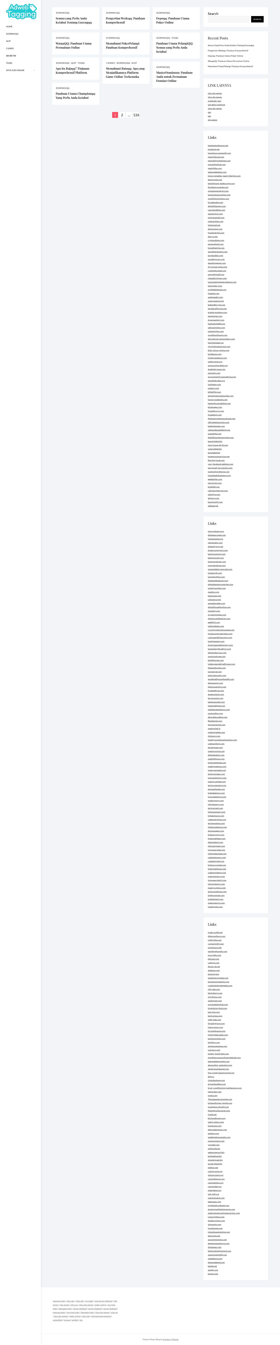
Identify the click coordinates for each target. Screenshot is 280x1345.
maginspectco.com (216, 903)
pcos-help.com (214, 955)
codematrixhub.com (217, 819)
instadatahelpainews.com (219, 475)
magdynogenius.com (217, 766)
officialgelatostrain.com (218, 422)
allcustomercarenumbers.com (221, 339)
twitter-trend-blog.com (218, 1054)
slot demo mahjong (216, 104)
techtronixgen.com (216, 774)
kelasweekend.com (216, 1262)
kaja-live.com (214, 1012)
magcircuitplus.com (217, 888)
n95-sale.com (214, 989)
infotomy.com (214, 736)
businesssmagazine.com (218, 981)
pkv (209, 112)
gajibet (75, 1320)
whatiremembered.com (218, 1069)
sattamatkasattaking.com (219, 430)
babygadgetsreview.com (219, 1061)
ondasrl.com (213, 388)
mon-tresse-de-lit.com (218, 445)
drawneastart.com (216, 320)
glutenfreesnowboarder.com (220, 396)
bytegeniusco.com (216, 815)
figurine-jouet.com (216, 460)
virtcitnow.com (215, 997)
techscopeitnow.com (217, 891)
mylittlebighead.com (217, 289)
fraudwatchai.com (216, 232)
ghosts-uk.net (214, 966)
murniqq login (73, 1312)
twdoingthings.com (216, 706)
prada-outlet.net (215, 932)
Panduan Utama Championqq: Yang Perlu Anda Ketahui (76, 95)
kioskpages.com (215, 407)
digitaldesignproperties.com (220, 584)
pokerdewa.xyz (214, 1190)
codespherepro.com (217, 857)
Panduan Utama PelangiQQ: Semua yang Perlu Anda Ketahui (174, 47)
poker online (100, 1305)
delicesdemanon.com (217, 1129)
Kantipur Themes (170, 1339)
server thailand (80, 1308)
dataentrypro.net (215, 546)
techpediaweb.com (216, 789)
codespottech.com (216, 743)
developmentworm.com (218, 1243)
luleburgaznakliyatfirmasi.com (221, 664)
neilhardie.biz (214, 1148)
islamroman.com (215, 1027)
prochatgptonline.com (218, 1004)
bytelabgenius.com (216, 793)
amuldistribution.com (218, 251)
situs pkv (71, 1301)
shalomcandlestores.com (219, 618)
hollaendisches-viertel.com (220, 1103)
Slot (8, 41)
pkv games (212, 120)
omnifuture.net (215, 947)
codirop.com (213, 963)
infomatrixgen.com (216, 846)
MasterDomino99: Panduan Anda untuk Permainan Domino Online (174, 76)
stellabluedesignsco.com (219, 709)
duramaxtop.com (215, 698)
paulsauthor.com (215, 713)
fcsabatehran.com (216, 690)
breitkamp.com (215, 354)
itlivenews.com (214, 1247)
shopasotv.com (214, 1224)
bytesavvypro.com (216, 834)
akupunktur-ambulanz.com (220, 1065)
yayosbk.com (213, 1145)
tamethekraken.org (216, 380)
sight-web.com (214, 1019)
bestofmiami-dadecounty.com (221, 183)
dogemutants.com (216, 694)
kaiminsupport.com (216, 554)
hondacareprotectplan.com (220, 633)
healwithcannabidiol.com (219, 403)
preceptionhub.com (217, 164)
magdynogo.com (215, 907)
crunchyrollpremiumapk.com (221, 630)
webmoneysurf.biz (216, 1152)
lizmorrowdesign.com (218, 399)
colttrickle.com (215, 940)
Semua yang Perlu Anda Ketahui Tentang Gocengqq (74, 20)
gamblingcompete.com (218, 978)
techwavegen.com (216, 831)
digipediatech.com (216, 755)
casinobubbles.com (216, 210)
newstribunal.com (216, 157)
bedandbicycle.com (216, 305)
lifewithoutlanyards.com (219, 1110)
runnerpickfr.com (216, 944)
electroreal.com (215, 179)
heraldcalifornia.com (217, 308)
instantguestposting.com (219, 1232)
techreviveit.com (215, 808)
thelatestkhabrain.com (218, 580)
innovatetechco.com (217, 797)
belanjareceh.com (216, 558)
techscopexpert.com (217, 785)
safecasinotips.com (216, 327)
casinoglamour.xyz (216, 1179)
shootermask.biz (215, 1160)
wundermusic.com (216, 259)
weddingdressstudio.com (219, 1137)
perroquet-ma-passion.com (220, 468)
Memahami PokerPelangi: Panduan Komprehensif (123, 45)
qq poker (89, 1301)
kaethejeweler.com (216, 426)
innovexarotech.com (217, 880)
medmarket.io (214, 728)
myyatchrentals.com (217, 614)
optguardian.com (215, 221)
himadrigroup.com (216, 1023)
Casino (10, 48)
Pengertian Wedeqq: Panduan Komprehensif (228, 50)
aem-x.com (213, 236)
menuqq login (59, 1301)
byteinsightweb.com (217, 762)
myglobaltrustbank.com (218, 1205)
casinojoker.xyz (215, 1186)
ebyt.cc (211, 1076)
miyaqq (67, 1320)
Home (9, 26)
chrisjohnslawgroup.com (219, 346)
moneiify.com (214, 611)
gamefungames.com (217, 263)
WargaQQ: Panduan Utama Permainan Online (73, 45)
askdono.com (214, 970)
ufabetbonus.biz (215, 1258)
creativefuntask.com (217, 270)
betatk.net (212, 1266)
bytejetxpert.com (215, 899)
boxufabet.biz (214, 452)
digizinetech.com (215, 842)
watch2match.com (216, 1198)
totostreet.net (214, 225)
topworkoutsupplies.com (219, 195)
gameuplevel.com (216, 244)
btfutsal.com (213, 959)
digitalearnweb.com (217, 535)
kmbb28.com (214, 487)
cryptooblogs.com (216, 240)
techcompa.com (215, 1016)
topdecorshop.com (216, 1220)
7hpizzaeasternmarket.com (220, 1099)
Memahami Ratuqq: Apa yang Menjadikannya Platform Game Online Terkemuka (125, 72)
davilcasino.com (215, 229)
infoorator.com (215, 1091)
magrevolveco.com (216, 876)
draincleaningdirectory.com (220, 645)
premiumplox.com (216, 1141)
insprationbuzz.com (217, 565)
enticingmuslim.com (217, 675)
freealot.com (213, 293)
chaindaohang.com (216, 1080)
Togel (9, 63)
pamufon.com (214, 373)
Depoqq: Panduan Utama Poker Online (172, 20)
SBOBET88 (11, 55)
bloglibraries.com (216, 660)
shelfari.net (213, 1167)
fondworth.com (215, 573)
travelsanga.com (215, 1228)
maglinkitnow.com (216, 759)
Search (213, 13)
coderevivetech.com (217, 872)
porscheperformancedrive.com (222, 377)
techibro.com (214, 1042)
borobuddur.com (215, 255)
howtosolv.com (215, 1126)
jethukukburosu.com (217, 652)
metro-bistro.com (216, 1122)
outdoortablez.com (216, 732)
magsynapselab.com (217, 770)
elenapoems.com (215, 683)
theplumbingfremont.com (219, 1251)
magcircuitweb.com (217, 781)
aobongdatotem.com (217, 172)
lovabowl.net (213, 149)
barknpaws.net (214, 596)
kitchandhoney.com (216, 1118)
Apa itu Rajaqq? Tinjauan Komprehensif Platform (72, 70)
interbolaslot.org (215, 539)
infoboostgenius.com (217, 827)
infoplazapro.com (216, 804)
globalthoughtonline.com (219, 607)
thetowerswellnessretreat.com (221, 418)
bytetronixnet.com (216, 895)
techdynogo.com (215, 747)
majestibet (57, 1320)
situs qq (74, 1305)
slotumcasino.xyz (215, 1175)
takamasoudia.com (216, 702)
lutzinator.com (214, 384)
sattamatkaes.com (216, 626)
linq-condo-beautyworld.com (221, 1073)
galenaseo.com (214, 1201)
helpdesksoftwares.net (218, 145)
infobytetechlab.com (217, 853)
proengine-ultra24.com (218, 1107)
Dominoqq (12, 34)
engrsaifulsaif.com (216, 274)
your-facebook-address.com (220, 464)
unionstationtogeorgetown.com (222, 282)
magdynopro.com (216, 800)
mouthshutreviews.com (218, 198)
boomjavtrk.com (215, 502)
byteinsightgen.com (216, 838)
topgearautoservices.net (219, 456)
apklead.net (213, 506)
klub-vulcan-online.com (218, 350)
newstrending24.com (217, 1255)
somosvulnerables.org (218, 365)
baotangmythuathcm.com (219, 649)
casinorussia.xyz (215, 1171)
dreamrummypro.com (218, 550)
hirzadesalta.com (215, 202)
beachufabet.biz (215, 441)
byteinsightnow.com (217, 869)
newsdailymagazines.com (219, 160)
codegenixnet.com (216, 861)
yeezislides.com (215, 168)
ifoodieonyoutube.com (218, 187)
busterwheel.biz (215, 1164)
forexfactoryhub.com (217, 1008)
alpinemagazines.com (217, 1046)
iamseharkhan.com (216, 577)
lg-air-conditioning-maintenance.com (225, 1088)
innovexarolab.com (216, 850)
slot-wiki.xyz (213, 1194)
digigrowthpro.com (216, 936)
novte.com (212, 1095)
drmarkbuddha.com (217, 1084)
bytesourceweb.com (217, 865)
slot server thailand (103, 1301)
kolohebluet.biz (215, 1156)
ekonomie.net (214, 1236)
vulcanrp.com (214, 1050)
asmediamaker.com (216, 603)
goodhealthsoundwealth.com (221, 679)
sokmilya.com (214, 494)
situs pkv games (215, 93)
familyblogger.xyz (216, 342)
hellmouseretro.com (217, 687)
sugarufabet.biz (215, 449)
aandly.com (213, 1270)
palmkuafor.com (215, 542)
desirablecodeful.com (217, 717)
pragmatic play (214, 101)
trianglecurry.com (216, 411)
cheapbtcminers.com (217, 278)
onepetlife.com (214, 433)
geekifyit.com (214, 622)
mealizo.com (213, 592)
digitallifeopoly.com (217, 206)
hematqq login (65, 1308)
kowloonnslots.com (216, 1038)
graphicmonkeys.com (217, 312)
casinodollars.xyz (215, 1182)
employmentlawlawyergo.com (221, 1209)
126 (136, 115)
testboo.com (213, 1133)
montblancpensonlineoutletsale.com (224, 1057)
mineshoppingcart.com (218, 191)
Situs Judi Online (15, 70)
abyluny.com (213, 498)
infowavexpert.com (216, 812)
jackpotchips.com (216, 331)
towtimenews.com (216, 641)
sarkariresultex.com (217, 588)
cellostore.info (214, 599)
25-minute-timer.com (217, 267)
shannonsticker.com (217, 561)
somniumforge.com (216, 656)
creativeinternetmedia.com (220, 985)
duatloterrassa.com (216, 369)
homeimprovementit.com (219, 153)
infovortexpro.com (216, 884)
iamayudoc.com (215, 286)
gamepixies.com (215, 316)
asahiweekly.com (215, 297)
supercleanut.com (216, 301)
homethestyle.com (216, 248)
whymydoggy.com (216, 531)
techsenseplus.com (216, 823)
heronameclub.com (216, 724)
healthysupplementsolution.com (222, 740)
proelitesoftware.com (217, 335)
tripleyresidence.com (217, 358)
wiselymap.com (215, 1000)
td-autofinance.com (216, 1031)
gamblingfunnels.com (217, 951)
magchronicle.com (216, 751)
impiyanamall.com (216, 217)
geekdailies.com (215, 479)
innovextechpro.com (217, 778)
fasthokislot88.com (216, 324)
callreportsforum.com (218, 490)
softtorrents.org (215, 361)
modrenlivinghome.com (218, 471)
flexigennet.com (215, 721)
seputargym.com (215, 214)
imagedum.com (215, 415)
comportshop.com (216, 1217)
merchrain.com (215, 483)
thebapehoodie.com (217, 668)
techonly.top (213, 974)
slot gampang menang (101, 1316)
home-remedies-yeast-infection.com (224, 176)
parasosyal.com (215, 671)
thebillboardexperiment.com (221, 437)
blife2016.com (214, 392)
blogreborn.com (215, 993)
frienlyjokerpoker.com (218, 1035)
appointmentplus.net (217, 1239)
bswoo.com (213, 1274)
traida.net (212, 1114)
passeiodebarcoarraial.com (220, 569)
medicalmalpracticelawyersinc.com (224, 1213)
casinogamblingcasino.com (220, 637)
